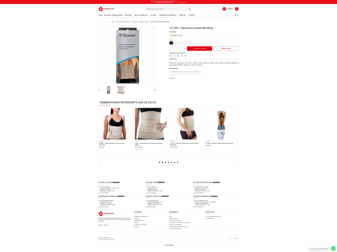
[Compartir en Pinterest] (182, 56)
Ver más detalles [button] (104, 193)
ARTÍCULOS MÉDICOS (141, 15)
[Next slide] (154, 90)
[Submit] (189, 9)
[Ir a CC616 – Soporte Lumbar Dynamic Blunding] (222, 124)
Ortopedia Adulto (143, 21)
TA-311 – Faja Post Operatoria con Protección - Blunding (185, 144)
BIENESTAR (182, 15)
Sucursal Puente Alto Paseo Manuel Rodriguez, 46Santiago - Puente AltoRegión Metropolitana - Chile (155, 202)
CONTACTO (192, 15)
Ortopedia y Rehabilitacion (123, 21)
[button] (159, 162)
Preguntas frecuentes (175, 220)
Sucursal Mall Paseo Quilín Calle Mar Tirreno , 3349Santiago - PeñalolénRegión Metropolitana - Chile (202, 188)
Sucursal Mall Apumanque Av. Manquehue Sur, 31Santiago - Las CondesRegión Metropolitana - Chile (107, 202)
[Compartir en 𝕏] (174, 56)
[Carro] (237, 9)
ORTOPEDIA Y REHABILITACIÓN (113, 15)
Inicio (113, 21)
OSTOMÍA (153, 15)
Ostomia (136, 222)
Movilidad (136, 218)
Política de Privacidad (175, 228)
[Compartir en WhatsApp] (178, 56)
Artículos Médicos (138, 220)
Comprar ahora (226, 48)
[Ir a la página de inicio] (106, 9)
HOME (100, 15)
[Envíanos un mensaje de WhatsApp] (333, 248)
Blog (170, 216)
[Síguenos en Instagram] (235, 15)
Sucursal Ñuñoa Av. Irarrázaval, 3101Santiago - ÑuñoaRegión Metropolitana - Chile (154, 188)
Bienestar (136, 226)
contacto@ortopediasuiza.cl (214, 216)
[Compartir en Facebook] (170, 56)
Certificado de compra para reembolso (179, 222)
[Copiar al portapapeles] (185, 56)
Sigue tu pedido (173, 218)
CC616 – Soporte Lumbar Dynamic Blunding (219, 143)
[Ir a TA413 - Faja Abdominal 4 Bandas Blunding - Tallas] (151, 124)
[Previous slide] (99, 90)
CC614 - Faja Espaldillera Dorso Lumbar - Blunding (112, 144)
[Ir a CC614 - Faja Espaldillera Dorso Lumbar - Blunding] (115, 124)
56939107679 (210, 218)
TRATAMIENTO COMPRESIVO (167, 15)
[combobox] (168, 9)
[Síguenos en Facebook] (238, 15)
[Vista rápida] (101, 123)
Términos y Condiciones (175, 224)
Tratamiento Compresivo (140, 224)
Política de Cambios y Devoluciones (178, 226)
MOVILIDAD (128, 15)
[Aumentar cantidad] (184, 48)
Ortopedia (134, 21)
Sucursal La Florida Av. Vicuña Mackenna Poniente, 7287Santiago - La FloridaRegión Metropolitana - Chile (109, 188)
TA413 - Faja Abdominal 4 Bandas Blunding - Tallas (149, 144)
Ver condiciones (183, 2)
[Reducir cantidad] (170, 48)
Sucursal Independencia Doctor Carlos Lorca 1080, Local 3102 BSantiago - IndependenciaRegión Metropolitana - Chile (205, 202)
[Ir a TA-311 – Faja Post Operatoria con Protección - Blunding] (186, 124)
